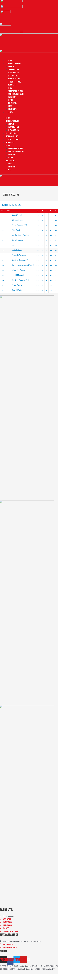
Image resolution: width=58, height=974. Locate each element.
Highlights (12, 109)
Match (10, 100)
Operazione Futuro (15, 91)
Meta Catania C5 (14, 63)
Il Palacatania (13, 72)
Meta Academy (14, 79)
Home (10, 60)
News (10, 88)
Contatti (11, 112)
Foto (10, 106)
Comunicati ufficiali (15, 94)
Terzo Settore (14, 82)
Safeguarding (13, 69)
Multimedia (12, 103)
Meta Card (12, 85)
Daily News (12, 97)
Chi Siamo (11, 66)
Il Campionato (14, 76)
